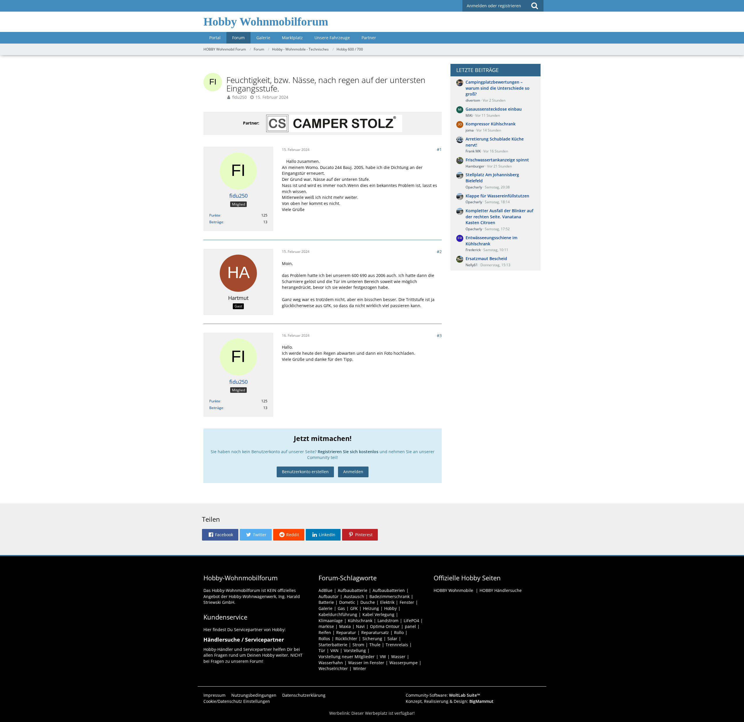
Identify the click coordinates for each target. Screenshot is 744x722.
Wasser (398, 656)
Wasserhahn (331, 662)
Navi (360, 626)
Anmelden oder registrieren (494, 5)
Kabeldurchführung (338, 614)
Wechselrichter (333, 668)
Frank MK (473, 151)
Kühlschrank (360, 620)
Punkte (214, 215)
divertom (473, 100)
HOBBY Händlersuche (501, 590)
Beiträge (216, 221)
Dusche (367, 602)
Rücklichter (346, 638)
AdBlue (325, 590)
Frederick (473, 249)
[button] (220, 535)
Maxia (345, 626)
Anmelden (353, 471)
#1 (439, 149)
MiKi (469, 115)
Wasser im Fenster (366, 662)
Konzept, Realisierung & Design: (449, 701)
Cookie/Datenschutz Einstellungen (236, 701)
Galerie (325, 608)
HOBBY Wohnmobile (453, 590)
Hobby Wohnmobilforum (265, 21)
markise (326, 626)
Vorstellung (355, 650)
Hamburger (475, 166)
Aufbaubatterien (389, 590)
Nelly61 (472, 264)
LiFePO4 (411, 620)
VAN (334, 650)
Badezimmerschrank (389, 596)
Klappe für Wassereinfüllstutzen (497, 196)
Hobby (390, 608)
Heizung (371, 608)
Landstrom (388, 620)
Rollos (324, 638)
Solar (392, 638)
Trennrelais (397, 644)
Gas (341, 608)
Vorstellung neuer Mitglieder (347, 656)
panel (410, 626)
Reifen (325, 632)
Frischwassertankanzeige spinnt (497, 160)
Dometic (347, 602)
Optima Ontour (385, 626)
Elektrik (387, 602)
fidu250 (239, 97)
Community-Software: (443, 695)
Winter (359, 668)
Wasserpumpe (403, 662)
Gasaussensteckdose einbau (494, 109)
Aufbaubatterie (352, 590)
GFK (354, 608)
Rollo (399, 632)
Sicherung (372, 638)
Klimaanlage (331, 620)
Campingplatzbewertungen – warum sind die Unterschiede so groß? (498, 88)
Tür (322, 650)
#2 (439, 251)
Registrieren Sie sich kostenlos (348, 451)
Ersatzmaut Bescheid (486, 258)
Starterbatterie (333, 644)
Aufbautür (329, 596)
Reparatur (346, 632)
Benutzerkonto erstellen (305, 471)
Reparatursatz (375, 632)
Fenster (407, 602)
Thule (374, 644)
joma (470, 130)
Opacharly (474, 187)
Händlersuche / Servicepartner (243, 639)
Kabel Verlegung (378, 614)
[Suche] (534, 6)
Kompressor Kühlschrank (491, 124)
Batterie (326, 602)
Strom (358, 644)
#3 (439, 335)
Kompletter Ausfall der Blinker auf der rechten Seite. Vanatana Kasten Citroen (499, 216)
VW (383, 656)
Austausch (354, 596)
